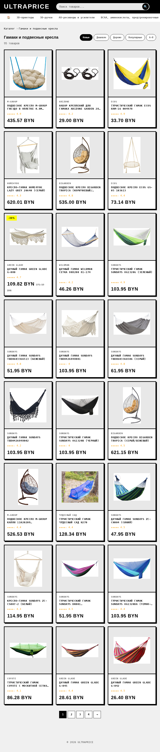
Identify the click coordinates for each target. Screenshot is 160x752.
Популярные (135, 37)
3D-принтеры (25, 17)
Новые (86, 37)
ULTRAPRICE (27, 6)
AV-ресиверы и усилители (77, 17)
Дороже (117, 37)
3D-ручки (46, 17)
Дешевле (101, 37)
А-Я (151, 37)
